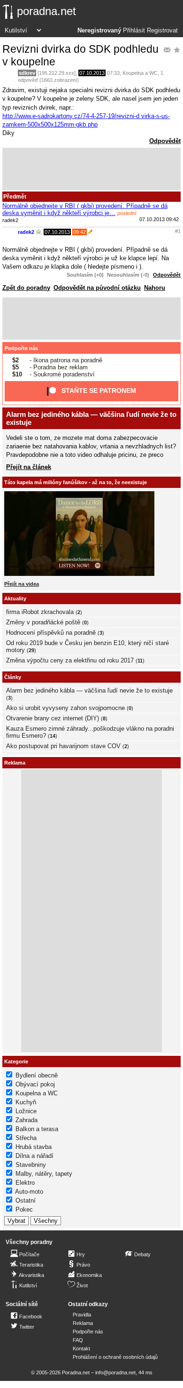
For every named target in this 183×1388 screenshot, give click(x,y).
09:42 (79, 232)
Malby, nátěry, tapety (43, 1173)
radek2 (26, 232)
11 (140, 660)
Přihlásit (134, 30)
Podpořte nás (21, 348)
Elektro (25, 1182)
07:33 (113, 73)
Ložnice (26, 1111)
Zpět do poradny (26, 287)
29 (31, 650)
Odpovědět (165, 140)
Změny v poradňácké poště (43, 622)
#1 (178, 231)
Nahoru (154, 287)
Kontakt (81, 1348)
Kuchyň (25, 1102)
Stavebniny (30, 1164)
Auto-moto (29, 1191)
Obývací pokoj (35, 1084)
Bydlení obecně (36, 1075)
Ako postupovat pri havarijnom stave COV (63, 746)
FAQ (78, 1340)
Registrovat (162, 30)
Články (12, 677)
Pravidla (82, 1314)
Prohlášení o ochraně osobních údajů (115, 1357)
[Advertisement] (91, 169)
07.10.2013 (92, 73)
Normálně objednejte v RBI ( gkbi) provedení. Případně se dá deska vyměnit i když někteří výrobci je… (85, 209)
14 (52, 736)
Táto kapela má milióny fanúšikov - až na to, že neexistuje (75, 482)
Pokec (24, 1209)
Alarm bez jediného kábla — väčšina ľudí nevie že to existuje (89, 690)
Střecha (26, 1137)
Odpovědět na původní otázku (97, 287)
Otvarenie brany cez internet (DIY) (52, 718)
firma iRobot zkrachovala (40, 611)
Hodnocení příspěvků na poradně (51, 632)
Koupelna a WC (140, 73)
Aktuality (15, 598)
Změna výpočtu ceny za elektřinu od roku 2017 (70, 660)
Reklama (83, 1323)
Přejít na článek (28, 467)
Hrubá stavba (33, 1146)
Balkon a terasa (36, 1129)
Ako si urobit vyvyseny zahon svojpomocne (65, 707)
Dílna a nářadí (34, 1155)
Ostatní (25, 1200)
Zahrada (26, 1120)
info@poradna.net (115, 1372)
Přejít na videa (21, 584)
